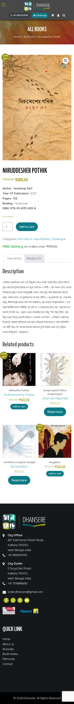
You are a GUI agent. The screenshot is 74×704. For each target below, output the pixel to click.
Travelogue (58, 239)
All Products (25, 239)
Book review (10, 654)
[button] (65, 61)
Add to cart (26, 226)
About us (8, 644)
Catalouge (41, 15)
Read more (54, 412)
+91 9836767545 (20, 15)
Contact (8, 664)
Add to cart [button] (19, 406)
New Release (42, 239)
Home (6, 639)
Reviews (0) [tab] (34, 258)
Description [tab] (14, 258)
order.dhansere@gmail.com (25, 592)
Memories (9, 659)
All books (8, 649)
